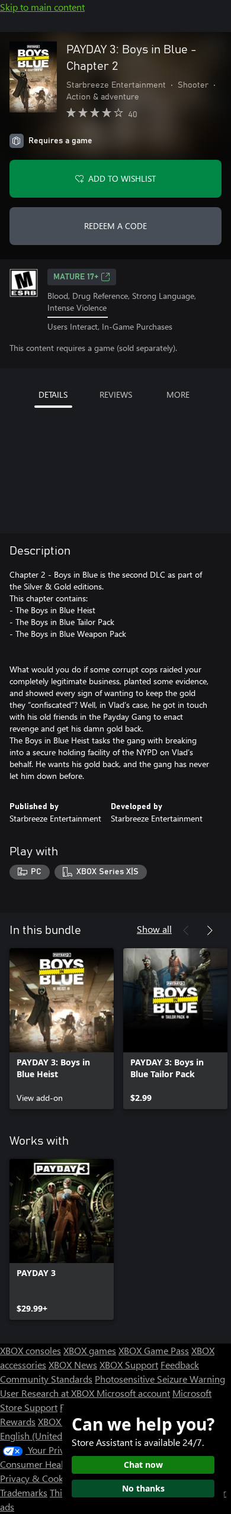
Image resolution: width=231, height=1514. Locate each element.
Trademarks (23, 1492)
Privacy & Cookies (37, 1478)
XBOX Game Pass (153, 1350)
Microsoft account (133, 1393)
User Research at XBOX (48, 1393)
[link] (61, 1028)
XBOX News (73, 1364)
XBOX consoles (30, 1350)
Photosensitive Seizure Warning (160, 1379)
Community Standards (46, 1379)
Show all (154, 929)
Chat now (143, 1464)
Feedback (180, 1364)
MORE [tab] (178, 394)
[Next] (210, 930)
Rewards (18, 1421)
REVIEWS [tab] (116, 394)
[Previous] (186, 930)
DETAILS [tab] (53, 394)
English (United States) (46, 1435)
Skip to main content (42, 7)
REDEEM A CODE (115, 225)
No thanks (143, 1488)
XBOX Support (129, 1364)
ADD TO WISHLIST (122, 178)
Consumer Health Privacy (52, 1464)
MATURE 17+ (75, 277)
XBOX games (89, 1350)
